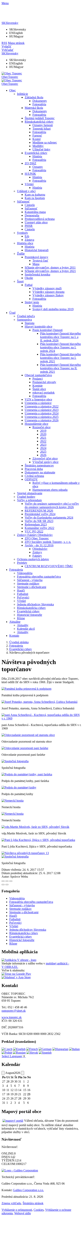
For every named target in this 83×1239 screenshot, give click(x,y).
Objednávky (39, 548)
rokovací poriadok (43, 392)
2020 (43, 434)
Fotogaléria (39, 104)
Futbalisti (22, 594)
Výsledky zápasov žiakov (48, 295)
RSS (4, 43)
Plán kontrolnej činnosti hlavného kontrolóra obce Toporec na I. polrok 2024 (60, 347)
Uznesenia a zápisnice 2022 (41, 406)
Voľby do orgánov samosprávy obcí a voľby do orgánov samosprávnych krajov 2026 (52, 505)
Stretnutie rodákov (28, 583)
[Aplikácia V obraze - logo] (19, 960)
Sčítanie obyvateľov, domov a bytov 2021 (50, 271)
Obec (12, 90)
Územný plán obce (36, 222)
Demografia (32, 215)
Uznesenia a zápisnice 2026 (41, 420)
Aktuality (22, 625)
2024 (43, 448)
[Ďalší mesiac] (22, 1073)
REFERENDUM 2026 (39, 510)
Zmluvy (37, 552)
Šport (20, 281)
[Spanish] (45, 1052)
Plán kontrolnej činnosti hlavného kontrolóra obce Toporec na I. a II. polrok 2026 (60, 337)
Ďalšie (21, 253)
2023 (43, 444)
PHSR (29, 225)
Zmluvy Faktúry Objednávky (35, 535)
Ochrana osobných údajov (33, 559)
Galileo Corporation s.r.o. (28, 1190)
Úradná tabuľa (26, 316)
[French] (32, 1049)
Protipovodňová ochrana (40, 219)
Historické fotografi (36, 250)
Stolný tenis (32, 302)
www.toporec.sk (12, 1017)
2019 (43, 430)
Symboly (22, 232)
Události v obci (26, 191)
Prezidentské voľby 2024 (40, 514)
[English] (19, 1049)
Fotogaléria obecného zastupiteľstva (39, 576)
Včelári (29, 184)
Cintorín (30, 205)
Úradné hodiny (26, 496)
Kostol (36, 139)
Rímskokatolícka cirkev (31, 607)
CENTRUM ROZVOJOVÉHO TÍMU (49, 566)
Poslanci (37, 378)
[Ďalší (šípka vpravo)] (6, 884)
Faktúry (37, 555)
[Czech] (7, 1049)
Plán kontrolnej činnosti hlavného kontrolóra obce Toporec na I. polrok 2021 (60, 358)
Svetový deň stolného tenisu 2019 (53, 309)
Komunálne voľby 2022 (39, 528)
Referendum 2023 (36, 524)
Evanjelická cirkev (36, 153)
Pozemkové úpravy (36, 257)
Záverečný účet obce (45, 458)
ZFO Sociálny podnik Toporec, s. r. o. (48, 541)
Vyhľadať (8, 50)
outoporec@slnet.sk (14, 1010)
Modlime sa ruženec (44, 142)
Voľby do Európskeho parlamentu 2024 (49, 517)
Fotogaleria (16, 569)
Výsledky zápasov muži (47, 288)
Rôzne (21, 618)
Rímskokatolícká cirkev (39, 121)
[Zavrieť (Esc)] (3, 881)
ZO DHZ (30, 163)
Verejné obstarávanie (29, 493)
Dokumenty (39, 100)
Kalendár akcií (26, 628)
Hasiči (21, 590)
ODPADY (31, 479)
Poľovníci (23, 597)
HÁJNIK (30, 173)
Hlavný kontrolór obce (38, 326)
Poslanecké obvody (44, 382)
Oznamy (37, 166)
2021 (43, 437)
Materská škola (34, 107)
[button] (10, 23)
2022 (43, 441)
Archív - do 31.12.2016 (39, 545)
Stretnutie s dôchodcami (31, 587)
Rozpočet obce (41, 427)
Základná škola (34, 97)
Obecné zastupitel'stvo (38, 375)
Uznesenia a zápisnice (38, 403)
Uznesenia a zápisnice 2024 (41, 413)
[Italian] (74, 1049)
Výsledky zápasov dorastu (48, 291)
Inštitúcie (22, 94)
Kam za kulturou (35, 194)
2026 (43, 455)
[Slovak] (32, 1052)
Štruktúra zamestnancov (39, 465)
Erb (27, 236)
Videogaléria (24, 573)
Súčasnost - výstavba (29, 580)
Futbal (28, 285)
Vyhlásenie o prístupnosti (17, 1209)
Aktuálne (14, 621)
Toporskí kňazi (41, 128)
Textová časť (40, 260)
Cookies (39, 1209)
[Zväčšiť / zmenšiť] (10, 881)
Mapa (35, 264)
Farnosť (37, 135)
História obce (25, 243)
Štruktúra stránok (33, 1203)
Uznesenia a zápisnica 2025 (41, 416)
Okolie (29, 278)
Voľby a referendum (29, 500)
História (37, 156)
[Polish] (7, 1052)
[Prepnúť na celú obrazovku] (6, 881)
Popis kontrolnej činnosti (47, 330)
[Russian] (19, 1052)
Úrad (12, 312)
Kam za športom (35, 198)
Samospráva (24, 319)
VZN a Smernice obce (38, 399)
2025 (43, 451)
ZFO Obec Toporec (37, 538)
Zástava (29, 239)
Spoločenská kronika (37, 274)
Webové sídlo (22, 1213)
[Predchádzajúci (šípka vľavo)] (3, 884)
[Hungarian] (60, 1049)
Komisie (37, 385)
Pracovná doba (34, 469)
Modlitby (38, 146)
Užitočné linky (41, 149)
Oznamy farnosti (42, 125)
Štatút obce (39, 389)
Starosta (29, 323)
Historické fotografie (29, 614)
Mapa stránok (16, 43)
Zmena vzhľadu (11, 1203)
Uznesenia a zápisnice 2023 (41, 410)
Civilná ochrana (34, 476)
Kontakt (14, 635)
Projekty (22, 562)
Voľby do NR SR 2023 (39, 521)
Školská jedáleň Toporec (40, 118)
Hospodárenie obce (36, 423)
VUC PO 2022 (34, 531)
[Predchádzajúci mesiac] (3, 1073)
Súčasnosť (23, 201)
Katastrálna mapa (35, 212)
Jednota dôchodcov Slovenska (35, 604)
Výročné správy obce (45, 462)
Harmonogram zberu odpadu (50, 489)
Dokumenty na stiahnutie (40, 472)
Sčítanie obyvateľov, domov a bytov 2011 (50, 267)
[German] (45, 1049)
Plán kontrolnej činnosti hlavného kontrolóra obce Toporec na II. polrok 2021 (60, 368)
